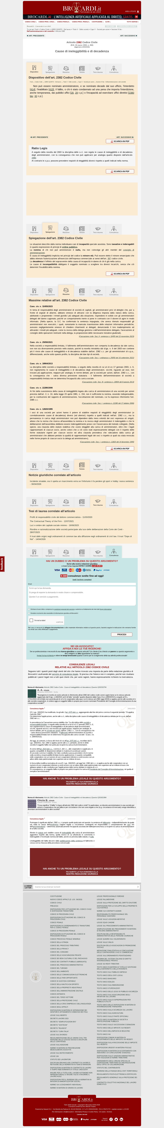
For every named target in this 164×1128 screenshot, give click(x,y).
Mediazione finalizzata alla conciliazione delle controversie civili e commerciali (115, 951)
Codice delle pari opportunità (63, 978)
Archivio (109, 1112)
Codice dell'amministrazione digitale (66, 991)
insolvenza (54, 825)
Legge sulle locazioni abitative (111, 919)
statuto (40, 833)
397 (109, 258)
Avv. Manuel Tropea (89, 1106)
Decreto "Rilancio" (58, 1028)
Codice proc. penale (80, 22)
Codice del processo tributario (64, 945)
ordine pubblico (69, 247)
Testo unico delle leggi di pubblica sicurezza (117, 991)
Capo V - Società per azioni (86, 82)
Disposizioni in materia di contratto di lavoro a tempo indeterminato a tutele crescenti (70, 1068)
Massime (66, 72)
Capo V (99, 29)
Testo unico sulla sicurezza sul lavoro (114, 1010)
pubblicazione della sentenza (71, 841)
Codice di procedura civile (62, 914)
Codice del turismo (58, 968)
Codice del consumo (59, 952)
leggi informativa (105, 609)
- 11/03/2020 (61, 517)
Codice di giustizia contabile (63, 981)
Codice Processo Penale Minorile (65, 939)
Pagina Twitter (116, 1118)
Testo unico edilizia (106, 982)
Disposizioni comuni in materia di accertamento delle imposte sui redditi (115, 1038)
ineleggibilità (66, 833)
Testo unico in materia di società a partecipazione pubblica (112, 1020)
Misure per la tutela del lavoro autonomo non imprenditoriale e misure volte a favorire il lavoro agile (71, 1074)
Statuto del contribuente (108, 1068)
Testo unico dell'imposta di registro (113, 1031)
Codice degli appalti (59, 1007)
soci (129, 825)
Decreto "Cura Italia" (59, 1031)
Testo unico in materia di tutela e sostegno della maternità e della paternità (116, 968)
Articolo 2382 (60, 31)
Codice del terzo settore (61, 997)
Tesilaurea (98, 72)
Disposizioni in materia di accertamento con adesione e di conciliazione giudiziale (116, 1052)
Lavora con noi (82, 1114)
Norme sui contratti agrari (109, 911)
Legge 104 (54, 1056)
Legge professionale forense (110, 896)
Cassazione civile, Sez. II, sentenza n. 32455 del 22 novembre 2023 (107, 336)
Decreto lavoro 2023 (59, 1018)
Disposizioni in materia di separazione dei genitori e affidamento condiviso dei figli (69, 1011)
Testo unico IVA (104, 1034)
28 (72, 92)
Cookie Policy (93, 1112)
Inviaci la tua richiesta (45, 655)
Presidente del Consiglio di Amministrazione (106, 769)
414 (33, 89)
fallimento (64, 733)
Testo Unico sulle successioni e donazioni (116, 1025)
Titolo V (80, 29)
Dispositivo (34, 232)
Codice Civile (30, 22)
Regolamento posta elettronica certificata (117, 1074)
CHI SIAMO (110, 26)
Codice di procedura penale (62, 931)
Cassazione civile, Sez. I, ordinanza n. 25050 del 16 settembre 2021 (107, 358)
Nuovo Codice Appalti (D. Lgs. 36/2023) (66, 899)
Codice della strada (59, 942)
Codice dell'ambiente (59, 971)
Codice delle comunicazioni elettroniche (68, 975)
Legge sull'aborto (58, 1015)
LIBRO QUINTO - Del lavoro (52, 82)
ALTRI (107, 22)
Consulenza (113, 72)
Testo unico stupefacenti (108, 988)
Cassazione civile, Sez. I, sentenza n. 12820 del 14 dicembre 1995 (107, 442)
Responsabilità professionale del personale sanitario (112, 915)
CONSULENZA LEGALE (127, 26)
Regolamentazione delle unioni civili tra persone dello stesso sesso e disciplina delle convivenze (68, 1039)
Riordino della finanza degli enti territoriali (117, 1071)
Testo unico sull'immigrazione (110, 985)
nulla (92, 837)
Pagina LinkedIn (121, 1118)
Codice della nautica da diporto (64, 984)
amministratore (39, 827)
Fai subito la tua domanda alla (82, 781)
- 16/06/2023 (54, 525)
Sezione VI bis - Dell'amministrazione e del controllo (111, 82)
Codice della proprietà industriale (66, 987)
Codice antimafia (57, 994)
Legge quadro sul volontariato (111, 939)
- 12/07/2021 (52, 521)
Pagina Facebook (111, 1118)
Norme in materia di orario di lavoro (66, 1088)
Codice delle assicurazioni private (65, 955)
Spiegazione (50, 72)
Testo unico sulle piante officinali (112, 1016)
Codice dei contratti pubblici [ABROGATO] (68, 962)
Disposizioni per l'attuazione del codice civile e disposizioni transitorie (70, 910)
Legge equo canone (105, 922)
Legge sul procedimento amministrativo (115, 926)
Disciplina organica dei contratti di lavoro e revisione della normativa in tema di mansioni (70, 1063)
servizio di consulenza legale (65, 674)
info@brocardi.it (68, 1112)
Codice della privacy (59, 949)
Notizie (82, 72)
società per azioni (53, 731)
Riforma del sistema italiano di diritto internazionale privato (114, 960)
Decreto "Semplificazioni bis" (63, 1022)
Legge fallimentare (105, 899)
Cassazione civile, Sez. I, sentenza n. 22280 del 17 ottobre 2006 (108, 403)
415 (51, 89)
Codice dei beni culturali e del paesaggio (68, 958)
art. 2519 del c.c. (46, 749)
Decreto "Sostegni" (59, 1025)
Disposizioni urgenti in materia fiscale (114, 1048)
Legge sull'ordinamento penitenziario (114, 955)
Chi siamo (102, 1112)
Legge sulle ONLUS (105, 942)
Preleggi (54, 906)
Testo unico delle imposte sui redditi (114, 1028)
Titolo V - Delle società (69, 82)
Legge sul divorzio (58, 1035)
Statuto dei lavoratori (60, 1059)
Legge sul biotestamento (61, 1053)
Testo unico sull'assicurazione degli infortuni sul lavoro (113, 995)
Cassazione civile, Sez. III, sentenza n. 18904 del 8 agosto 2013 (108, 382)
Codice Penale (63, 22)
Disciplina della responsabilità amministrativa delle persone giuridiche (115, 935)
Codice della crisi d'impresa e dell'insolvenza (70, 1004)
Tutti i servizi (132, 22)
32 (35, 96)
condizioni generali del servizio (64, 609)
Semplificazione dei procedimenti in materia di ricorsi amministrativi (116, 930)
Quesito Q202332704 (99, 687)
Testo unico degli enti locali (110, 975)
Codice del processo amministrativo (66, 965)
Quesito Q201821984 (99, 797)
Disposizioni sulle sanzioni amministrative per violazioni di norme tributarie (116, 1057)
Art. (36, 36)
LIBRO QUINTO (61, 29)
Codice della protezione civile (64, 1000)
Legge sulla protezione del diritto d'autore (117, 903)
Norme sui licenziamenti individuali (65, 1085)
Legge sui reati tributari (108, 964)
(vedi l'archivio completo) (82, 580)
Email (30, 584)
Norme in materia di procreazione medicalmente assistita (65, 1049)
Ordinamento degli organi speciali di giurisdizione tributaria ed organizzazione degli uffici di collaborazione (116, 1062)
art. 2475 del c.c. (72, 712)
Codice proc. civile (46, 22)
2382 (34, 158)
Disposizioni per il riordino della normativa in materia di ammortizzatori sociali (70, 1080)
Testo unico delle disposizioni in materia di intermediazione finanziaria (116, 1006)
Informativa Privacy (81, 1112)
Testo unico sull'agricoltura (110, 1013)
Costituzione (97, 22)
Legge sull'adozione (59, 1045)
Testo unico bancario (106, 979)
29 (76, 92)
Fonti (36, 29)
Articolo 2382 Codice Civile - (67, 687)
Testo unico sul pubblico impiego (112, 972)
